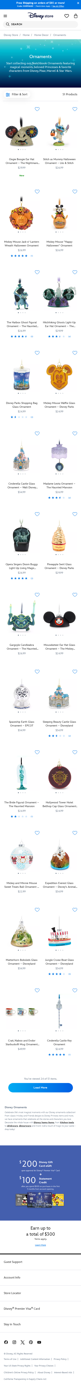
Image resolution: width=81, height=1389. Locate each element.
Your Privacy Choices (43, 1366)
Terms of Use (10, 1359)
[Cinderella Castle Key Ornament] (59, 1013)
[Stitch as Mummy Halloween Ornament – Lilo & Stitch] (59, 131)
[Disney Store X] (22, 1342)
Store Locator (12, 1293)
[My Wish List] (66, 16)
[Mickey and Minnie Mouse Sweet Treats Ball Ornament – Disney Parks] (22, 855)
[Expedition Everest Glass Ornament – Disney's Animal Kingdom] (59, 855)
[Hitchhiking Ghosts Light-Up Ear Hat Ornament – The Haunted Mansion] (59, 295)
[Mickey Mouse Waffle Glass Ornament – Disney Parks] (59, 375)
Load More (40, 1087)
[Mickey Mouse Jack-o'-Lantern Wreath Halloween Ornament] (22, 214)
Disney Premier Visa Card (22, 1309)
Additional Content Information (35, 1359)
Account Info (12, 1277)
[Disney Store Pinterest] (31, 1342)
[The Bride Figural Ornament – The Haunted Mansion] (22, 775)
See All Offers (58, 6)
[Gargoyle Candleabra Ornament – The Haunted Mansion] (22, 617)
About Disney (43, 1372)
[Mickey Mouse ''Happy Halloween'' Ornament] (59, 214)
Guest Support (13, 1262)
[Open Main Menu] (5, 16)
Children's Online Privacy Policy (19, 1372)
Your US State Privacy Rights (17, 1365)
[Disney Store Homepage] (40, 16)
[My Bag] (75, 16)
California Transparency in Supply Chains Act (25, 1379)
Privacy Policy (60, 1359)
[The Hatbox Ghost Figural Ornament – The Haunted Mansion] (22, 295)
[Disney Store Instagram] (14, 1342)
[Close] (77, 3)
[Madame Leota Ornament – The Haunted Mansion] (59, 456)
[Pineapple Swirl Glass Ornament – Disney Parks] (59, 536)
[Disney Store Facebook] (5, 1342)
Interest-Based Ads (63, 1372)
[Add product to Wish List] (37, 109)
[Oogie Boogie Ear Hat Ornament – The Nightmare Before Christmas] (22, 131)
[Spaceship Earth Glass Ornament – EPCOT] (22, 694)
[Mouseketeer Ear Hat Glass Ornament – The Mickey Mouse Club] (59, 617)
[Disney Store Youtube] (39, 1342)
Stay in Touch (12, 1324)
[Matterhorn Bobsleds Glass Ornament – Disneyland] (22, 932)
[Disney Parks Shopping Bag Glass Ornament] (22, 375)
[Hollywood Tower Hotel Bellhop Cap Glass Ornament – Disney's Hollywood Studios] (59, 775)
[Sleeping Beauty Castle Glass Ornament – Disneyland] (59, 694)
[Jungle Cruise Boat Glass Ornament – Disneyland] (59, 932)
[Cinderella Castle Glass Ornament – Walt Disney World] (22, 456)
